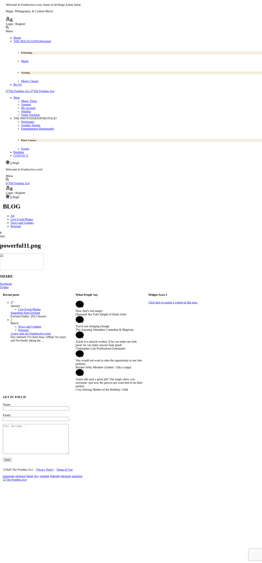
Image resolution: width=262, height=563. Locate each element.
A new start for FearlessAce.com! (31, 333)
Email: (7, 415)
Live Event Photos (29, 309)
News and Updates (29, 326)
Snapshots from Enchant (25, 312)
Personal (23, 330)
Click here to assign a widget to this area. (173, 302)
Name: (7, 404)
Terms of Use (64, 469)
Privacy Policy (45, 469)
